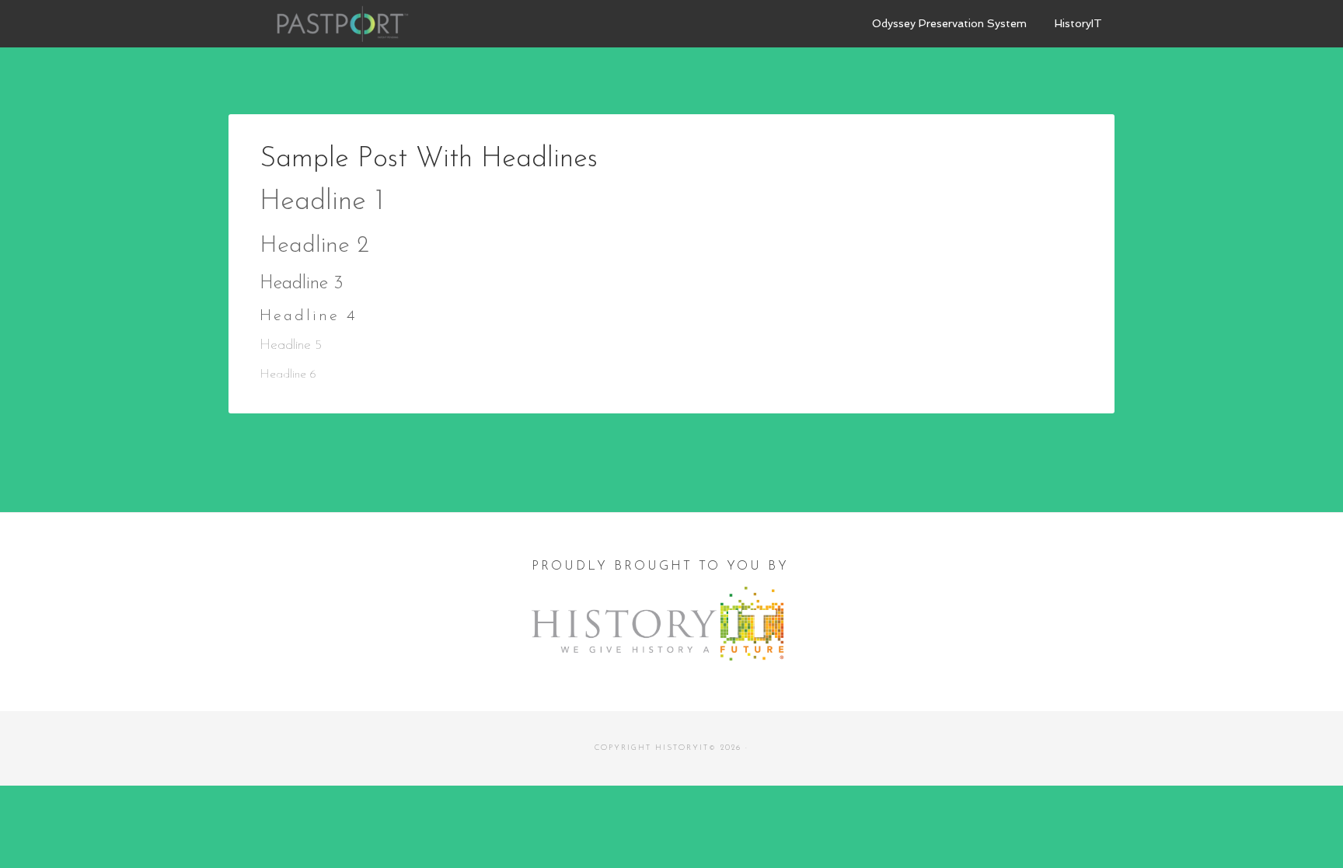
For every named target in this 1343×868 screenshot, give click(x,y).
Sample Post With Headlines (429, 159)
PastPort (345, 23)
